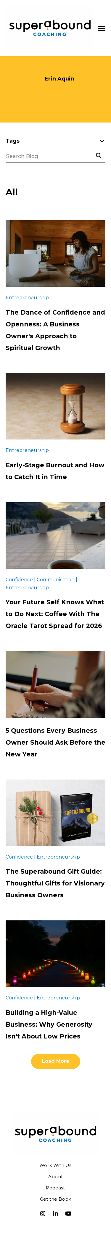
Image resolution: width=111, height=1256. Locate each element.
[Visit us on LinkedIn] (55, 1213)
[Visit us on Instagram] (43, 1213)
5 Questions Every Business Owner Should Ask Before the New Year (55, 742)
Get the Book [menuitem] (55, 1199)
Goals (18, 207)
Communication (32, 171)
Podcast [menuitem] (55, 1188)
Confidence (26, 183)
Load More (55, 1061)
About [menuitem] (55, 1176)
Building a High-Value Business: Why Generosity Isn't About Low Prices (49, 1024)
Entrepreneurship (34, 195)
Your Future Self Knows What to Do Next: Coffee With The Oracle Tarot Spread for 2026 (55, 613)
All (14, 159)
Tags (13, 141)
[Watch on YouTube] (68, 1213)
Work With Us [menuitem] (55, 1165)
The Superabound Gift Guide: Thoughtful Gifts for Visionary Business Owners (55, 883)
